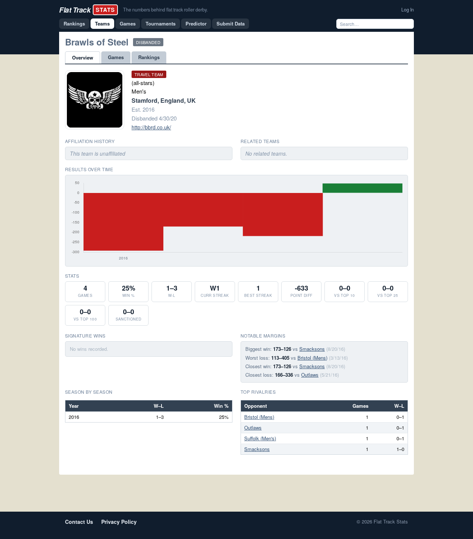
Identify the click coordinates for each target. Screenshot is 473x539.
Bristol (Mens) (312, 357)
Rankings (74, 23)
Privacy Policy (119, 521)
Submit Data (231, 23)
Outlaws (310, 374)
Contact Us (79, 521)
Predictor (196, 23)
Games (128, 23)
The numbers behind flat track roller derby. (165, 9)
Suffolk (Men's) (260, 438)
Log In (407, 9)
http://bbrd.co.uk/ (151, 127)
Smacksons (312, 348)
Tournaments (161, 23)
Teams (102, 23)
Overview (82, 57)
